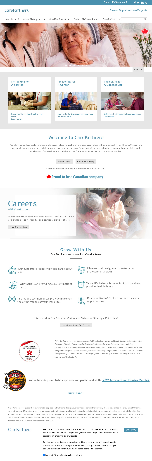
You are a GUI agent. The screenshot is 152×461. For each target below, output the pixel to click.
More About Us (64, 161)
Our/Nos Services (59, 19)
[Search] (145, 19)
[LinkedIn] (142, 2)
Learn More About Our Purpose (76, 325)
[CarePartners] (16, 10)
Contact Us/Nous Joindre (116, 2)
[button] (146, 45)
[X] (138, 2)
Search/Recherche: (112, 19)
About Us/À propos (33, 19)
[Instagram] (146, 2)
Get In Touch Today (85, 161)
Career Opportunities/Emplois (128, 10)
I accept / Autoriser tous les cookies (63, 455)
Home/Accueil (12, 19)
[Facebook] (134, 2)
